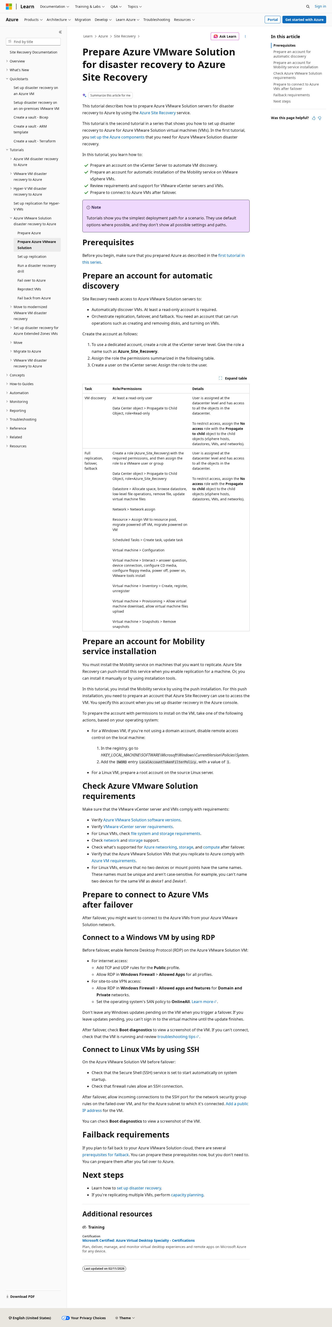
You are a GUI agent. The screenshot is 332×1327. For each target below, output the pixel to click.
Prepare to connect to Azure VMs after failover (296, 86)
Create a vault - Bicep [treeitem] (31, 117)
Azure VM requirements (114, 860)
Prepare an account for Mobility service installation (295, 64)
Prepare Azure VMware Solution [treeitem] (36, 244)
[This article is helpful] (314, 118)
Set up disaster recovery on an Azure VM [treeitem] (36, 90)
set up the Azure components (117, 137)
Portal (273, 19)
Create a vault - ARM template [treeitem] (30, 129)
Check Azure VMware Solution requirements (297, 75)
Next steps (282, 101)
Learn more (202, 1001)
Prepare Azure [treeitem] (29, 233)
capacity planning (187, 1194)
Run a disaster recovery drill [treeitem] (36, 268)
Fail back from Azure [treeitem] (34, 298)
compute (211, 847)
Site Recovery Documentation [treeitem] (33, 52)
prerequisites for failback (105, 1154)
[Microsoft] (9, 6)
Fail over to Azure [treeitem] (31, 280)
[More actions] (245, 36)
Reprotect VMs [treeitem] (29, 289)
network (111, 840)
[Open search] (308, 6)
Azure (103, 36)
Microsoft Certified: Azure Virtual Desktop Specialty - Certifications (138, 1240)
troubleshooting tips (176, 1036)
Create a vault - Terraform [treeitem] (35, 141)
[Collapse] (60, 32)
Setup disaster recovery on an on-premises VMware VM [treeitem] (36, 105)
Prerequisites (284, 45)
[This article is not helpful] (320, 118)
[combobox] (33, 42)
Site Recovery (125, 36)
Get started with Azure (304, 19)
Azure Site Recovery (158, 112)
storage (135, 840)
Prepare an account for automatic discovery (292, 53)
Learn (88, 36)
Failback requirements (291, 95)
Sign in (320, 6)
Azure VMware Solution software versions (142, 820)
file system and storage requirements (165, 833)
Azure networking (160, 847)
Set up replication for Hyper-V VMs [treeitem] (37, 206)
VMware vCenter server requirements (138, 826)
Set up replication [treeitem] (31, 256)
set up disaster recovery (139, 1188)
